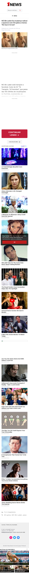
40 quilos (7, 515)
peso (25, 515)
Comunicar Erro (13, 141)
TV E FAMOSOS (10, 512)
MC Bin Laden (17, 515)
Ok (14, 242)
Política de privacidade (11, 524)
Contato (3, 524)
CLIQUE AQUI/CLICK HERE (19, 532)
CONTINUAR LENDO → (14, 133)
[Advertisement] (14, 68)
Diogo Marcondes (6, 30)
